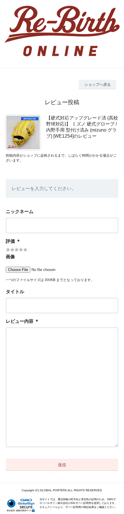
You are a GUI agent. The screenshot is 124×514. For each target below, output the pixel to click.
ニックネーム (19, 211)
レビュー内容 (19, 321)
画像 (10, 256)
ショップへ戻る (97, 84)
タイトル (15, 291)
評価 (10, 241)
